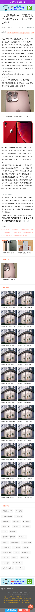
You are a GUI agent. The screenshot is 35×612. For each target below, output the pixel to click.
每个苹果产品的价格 (8, 253)
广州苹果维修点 (6, 194)
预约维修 (13, 610)
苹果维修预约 (30, 27)
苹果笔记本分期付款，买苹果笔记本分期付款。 (25, 253)
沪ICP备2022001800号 (11, 592)
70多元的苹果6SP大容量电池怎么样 (18, 33)
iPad (24, 42)
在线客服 (25, 610)
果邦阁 (3, 68)
